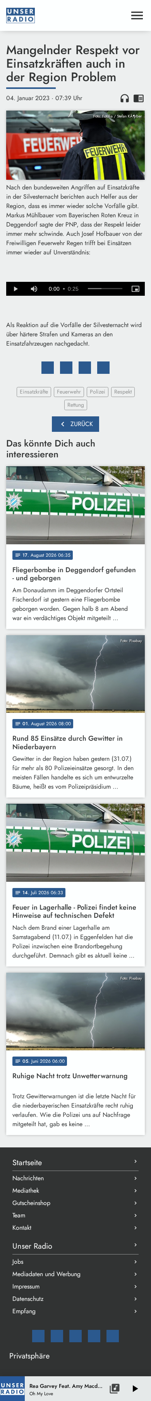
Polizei (97, 391)
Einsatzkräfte (34, 391)
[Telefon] (94, 1336)
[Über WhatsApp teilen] (85, 367)
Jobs (17, 1261)
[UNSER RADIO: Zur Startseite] (66, 15)
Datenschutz (27, 1298)
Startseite (27, 1162)
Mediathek (25, 1190)
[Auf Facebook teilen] (47, 367)
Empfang (24, 1311)
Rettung (75, 405)
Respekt (123, 391)
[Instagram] (75, 1336)
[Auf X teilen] (66, 367)
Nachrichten (28, 1178)
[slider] (105, 289)
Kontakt (21, 1227)
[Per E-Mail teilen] (103, 367)
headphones (124, 98)
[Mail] (38, 1336)
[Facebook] (57, 1336)
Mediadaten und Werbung (46, 1274)
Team (18, 1215)
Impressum (25, 1286)
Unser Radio (32, 1246)
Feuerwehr (69, 391)
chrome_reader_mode (138, 98)
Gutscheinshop (31, 1202)
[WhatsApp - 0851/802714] (112, 1336)
